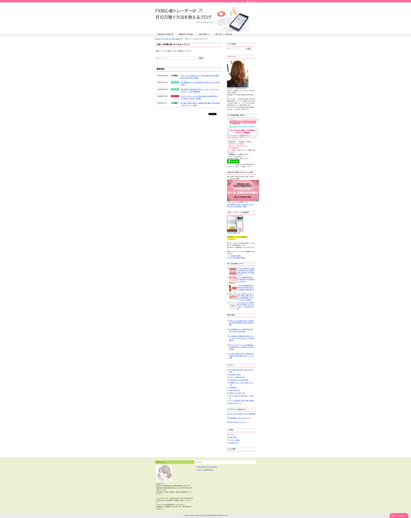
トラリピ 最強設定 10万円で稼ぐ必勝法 (241, 400)
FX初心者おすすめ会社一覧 (165, 34)
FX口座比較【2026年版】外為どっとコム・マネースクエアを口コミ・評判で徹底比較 (241, 338)
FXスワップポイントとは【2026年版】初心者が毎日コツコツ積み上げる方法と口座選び (241, 347)
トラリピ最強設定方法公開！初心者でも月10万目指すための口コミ (245, 279)
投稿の (233, 437)
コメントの (234, 440)
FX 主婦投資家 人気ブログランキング (239, 418)
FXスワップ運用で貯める (237, 377)
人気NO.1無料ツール (204, 34)
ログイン (232, 434)
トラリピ (231, 239)
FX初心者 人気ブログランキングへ (237, 422)
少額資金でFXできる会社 (185, 34)
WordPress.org (233, 443)
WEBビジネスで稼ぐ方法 (237, 393)
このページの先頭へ (399, 516)
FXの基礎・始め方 (235, 374)
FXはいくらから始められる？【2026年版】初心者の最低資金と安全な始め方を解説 (241, 323)
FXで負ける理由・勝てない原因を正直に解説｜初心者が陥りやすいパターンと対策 (241, 356)
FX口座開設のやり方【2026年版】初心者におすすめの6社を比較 (241, 330)
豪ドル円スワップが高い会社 (224, 34)
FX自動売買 (233, 387)
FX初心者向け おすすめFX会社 (239, 380)
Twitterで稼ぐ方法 (234, 390)
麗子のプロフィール (235, 403)
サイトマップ (252, 1)
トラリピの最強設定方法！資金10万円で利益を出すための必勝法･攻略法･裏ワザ (245, 287)
